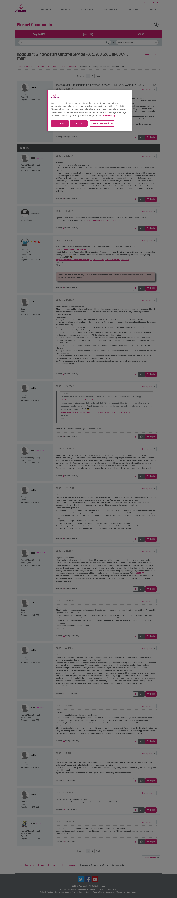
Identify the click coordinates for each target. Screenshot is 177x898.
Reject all (79, 123)
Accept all (60, 123)
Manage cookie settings (102, 123)
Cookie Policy (108, 115)
